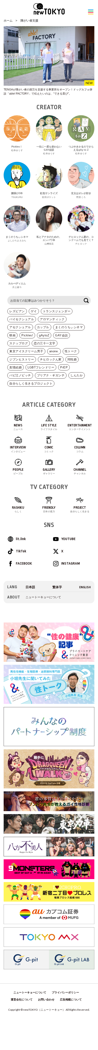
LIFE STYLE (49, 427)
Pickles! (27, 335)
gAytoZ (44, 335)
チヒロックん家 (51, 359)
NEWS (18, 427)
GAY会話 (61, 335)
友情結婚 (15, 367)
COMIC (49, 449)
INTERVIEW (18, 449)
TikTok (21, 551)
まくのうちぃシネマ (69, 327)
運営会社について (22, 999)
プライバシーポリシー (65, 992)
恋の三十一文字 (44, 343)
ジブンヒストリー (21, 359)
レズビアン (17, 311)
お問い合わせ (46, 999)
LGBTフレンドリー (41, 367)
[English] (85, 587)
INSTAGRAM (70, 563)
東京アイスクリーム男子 (26, 351)
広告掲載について (71, 999)
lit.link (21, 539)
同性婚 (72, 359)
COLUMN (79, 449)
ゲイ (34, 311)
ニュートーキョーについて (43, 597)
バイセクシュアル (21, 319)
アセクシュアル (20, 327)
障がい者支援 (29, 20)
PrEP (64, 367)
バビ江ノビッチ (20, 375)
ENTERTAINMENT (80, 427)
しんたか (76, 375)
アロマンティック (52, 319)
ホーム (8, 20)
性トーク (71, 351)
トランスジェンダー (57, 311)
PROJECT (79, 509)
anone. (54, 351)
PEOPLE (18, 471)
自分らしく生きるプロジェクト (30, 383)
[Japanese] (30, 587)
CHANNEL (80, 471)
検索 (86, 300)
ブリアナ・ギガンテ (51, 375)
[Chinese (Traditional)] (57, 587)
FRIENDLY (48, 509)
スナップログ (18, 343)
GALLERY (49, 471)
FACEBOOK (24, 563)
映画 (12, 335)
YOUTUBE (68, 539)
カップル (43, 327)
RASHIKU (18, 509)
